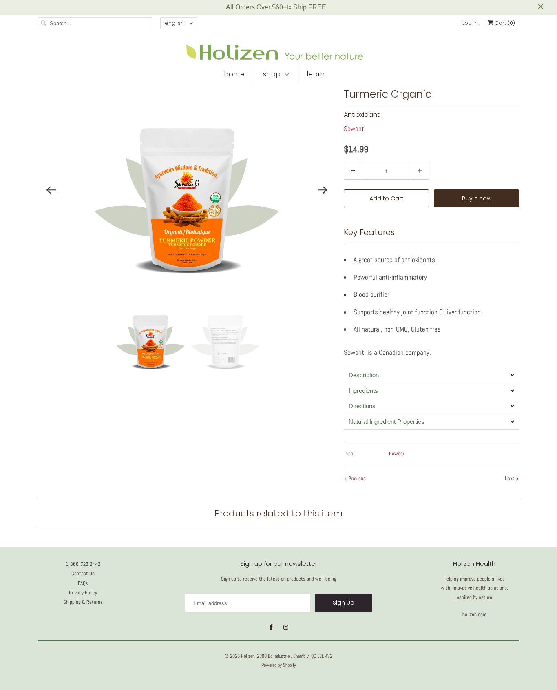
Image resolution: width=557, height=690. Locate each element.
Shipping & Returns (83, 602)
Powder (396, 453)
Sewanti (355, 128)
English (175, 23)
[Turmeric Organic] (187, 190)
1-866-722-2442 (83, 564)
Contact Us (83, 573)
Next (510, 478)
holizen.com (474, 614)
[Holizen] (278, 52)
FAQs (83, 583)
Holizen (247, 656)
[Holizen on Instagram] (286, 627)
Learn (316, 74)
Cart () (504, 23)
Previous (356, 478)
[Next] (323, 190)
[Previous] (51, 190)
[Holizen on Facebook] (271, 627)
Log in (470, 23)
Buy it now (476, 198)
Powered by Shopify (278, 665)
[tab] (431, 375)
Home (234, 74)
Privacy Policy (83, 592)
